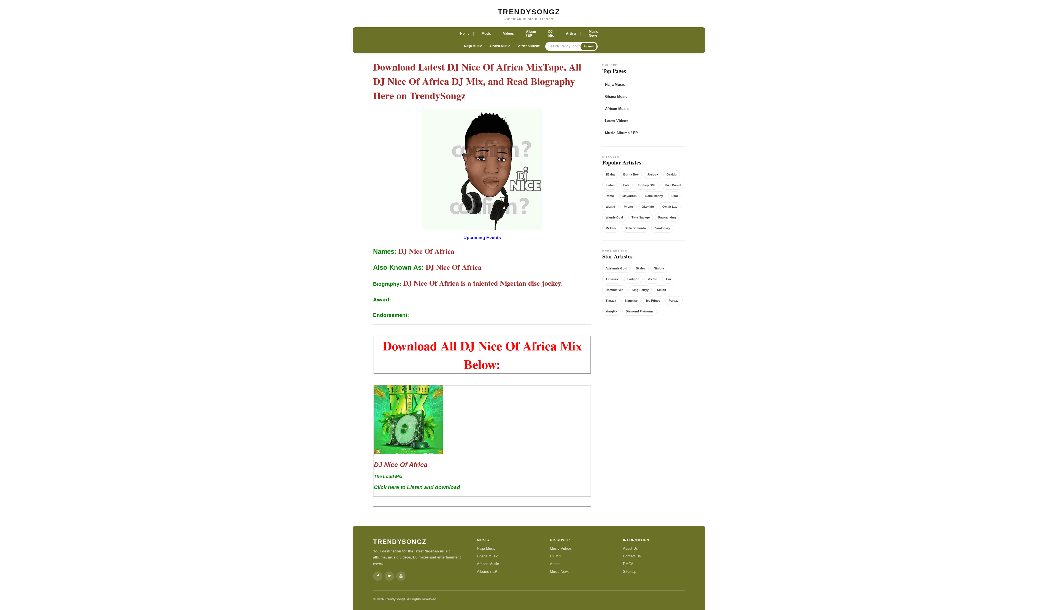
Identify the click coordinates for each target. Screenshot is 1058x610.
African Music (529, 46)
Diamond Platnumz (640, 311)
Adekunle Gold (616, 268)
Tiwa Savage (640, 217)
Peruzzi (674, 300)
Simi (674, 196)
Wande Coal (614, 217)
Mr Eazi (611, 228)
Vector (652, 279)
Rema (610, 196)
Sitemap (629, 571)
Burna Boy (631, 174)
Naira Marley (654, 196)
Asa (668, 279)
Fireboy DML (647, 185)
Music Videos (561, 548)
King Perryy (640, 289)
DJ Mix (555, 556)
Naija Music (473, 46)
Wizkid (610, 206)
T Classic (612, 279)
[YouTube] (401, 576)
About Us (630, 548)
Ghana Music (500, 46)
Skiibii (661, 289)
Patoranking (667, 217)
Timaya (611, 300)
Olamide (648, 206)
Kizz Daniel (673, 185)
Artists (555, 564)
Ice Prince (653, 300)
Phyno (628, 206)
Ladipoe (633, 279)
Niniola (659, 268)
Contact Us (632, 556)
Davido (671, 174)
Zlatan (610, 185)
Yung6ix (611, 311)
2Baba (610, 174)
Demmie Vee (614, 289)
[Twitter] (389, 576)
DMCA (628, 564)
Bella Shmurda (635, 228)
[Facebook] (377, 576)
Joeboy (652, 174)
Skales (640, 268)
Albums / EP (487, 571)
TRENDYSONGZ (529, 11)
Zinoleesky (662, 228)
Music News (560, 571)
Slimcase (631, 300)
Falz (626, 185)
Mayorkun (629, 196)
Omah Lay (669, 206)
